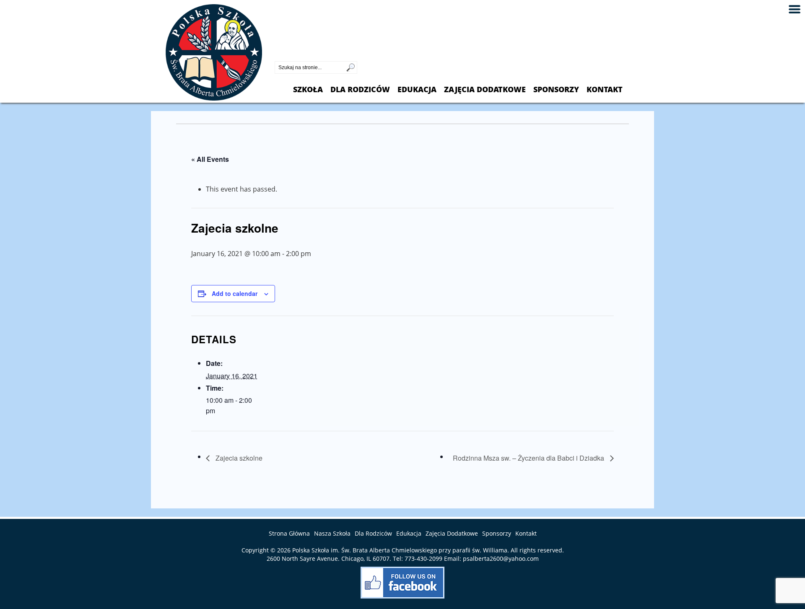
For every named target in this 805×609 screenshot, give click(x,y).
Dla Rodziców (360, 89)
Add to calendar (234, 293)
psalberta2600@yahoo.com (501, 558)
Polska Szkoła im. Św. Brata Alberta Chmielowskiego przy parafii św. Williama (399, 550)
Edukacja (416, 89)
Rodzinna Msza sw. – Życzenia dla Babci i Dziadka (529, 458)
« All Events (210, 159)
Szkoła (308, 89)
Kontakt (605, 89)
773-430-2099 (296, 54)
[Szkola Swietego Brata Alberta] (214, 98)
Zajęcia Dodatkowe (485, 89)
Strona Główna (289, 533)
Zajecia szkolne (238, 458)
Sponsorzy (556, 89)
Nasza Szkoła (332, 533)
